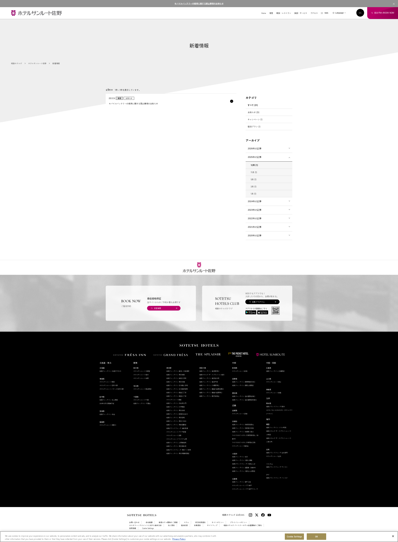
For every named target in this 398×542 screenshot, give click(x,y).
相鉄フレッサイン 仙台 (107, 414)
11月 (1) (254, 172)
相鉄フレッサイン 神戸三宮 (241, 482)
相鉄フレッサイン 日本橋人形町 (177, 385)
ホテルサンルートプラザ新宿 (176, 432)
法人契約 (171, 525)
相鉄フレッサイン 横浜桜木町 (209, 378)
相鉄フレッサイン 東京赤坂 (175, 410)
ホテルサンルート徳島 (273, 392)
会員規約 (197, 525)
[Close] (393, 536)
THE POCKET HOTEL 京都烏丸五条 (243, 442)
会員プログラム (258, 301)
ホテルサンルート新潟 (239, 371)
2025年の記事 (254, 157)
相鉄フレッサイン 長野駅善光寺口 (243, 382)
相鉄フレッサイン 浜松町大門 (176, 403)
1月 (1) (253, 193)
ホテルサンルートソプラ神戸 (242, 485)
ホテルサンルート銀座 (173, 399)
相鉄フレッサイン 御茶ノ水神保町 (177, 371)
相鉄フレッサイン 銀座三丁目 (176, 392)
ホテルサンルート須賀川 (108, 425)
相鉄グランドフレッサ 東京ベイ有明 (178, 450)
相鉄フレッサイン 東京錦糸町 (176, 446)
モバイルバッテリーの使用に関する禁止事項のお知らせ (198, 3)
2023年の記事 (254, 210)
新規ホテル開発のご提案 (168, 522)
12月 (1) (254, 165)
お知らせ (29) (253, 112)
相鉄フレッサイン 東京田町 (175, 417)
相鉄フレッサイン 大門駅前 (175, 407)
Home (263, 13)
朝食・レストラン (283, 13)
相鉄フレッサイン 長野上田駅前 (243, 385)
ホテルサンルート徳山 (273, 382)
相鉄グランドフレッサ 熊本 (275, 406)
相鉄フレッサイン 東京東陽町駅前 (177, 453)
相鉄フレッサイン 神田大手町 (176, 378)
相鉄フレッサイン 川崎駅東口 (209, 385)
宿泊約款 (184, 525)
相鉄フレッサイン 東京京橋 (175, 382)
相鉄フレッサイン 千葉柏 (141, 403)
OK (316, 536)
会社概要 (149, 522)
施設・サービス (300, 13)
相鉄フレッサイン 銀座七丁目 (176, 396)
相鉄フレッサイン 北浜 (240, 456)
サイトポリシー (218, 522)
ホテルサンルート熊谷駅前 (142, 389)
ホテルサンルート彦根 (239, 413)
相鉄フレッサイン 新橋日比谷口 (177, 414)
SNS (326, 13)
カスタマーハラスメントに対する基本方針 (145, 525)
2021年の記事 (254, 227)
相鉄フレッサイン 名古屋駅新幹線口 (244, 400)
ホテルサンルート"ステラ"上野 (176, 439)
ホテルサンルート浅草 (173, 435)
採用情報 (132, 528)
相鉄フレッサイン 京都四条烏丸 (243, 424)
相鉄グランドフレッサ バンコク (277, 478)
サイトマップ (212, 525)
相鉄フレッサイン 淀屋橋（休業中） (244, 467)
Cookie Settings (294, 536)
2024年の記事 (254, 201)
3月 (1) (253, 186)
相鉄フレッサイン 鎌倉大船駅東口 (210, 392)
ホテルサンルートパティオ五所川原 (112, 389)
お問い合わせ (134, 522)
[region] (199, 536)
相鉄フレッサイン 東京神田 (175, 374)
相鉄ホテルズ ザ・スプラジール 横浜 (211, 374)
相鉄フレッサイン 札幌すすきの (110, 371)
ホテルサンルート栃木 (140, 374)
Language (339, 13)
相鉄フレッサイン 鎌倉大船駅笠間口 (211, 389)
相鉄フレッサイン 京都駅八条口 (243, 431)
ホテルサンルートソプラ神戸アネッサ (245, 489)
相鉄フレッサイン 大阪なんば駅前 (243, 471)
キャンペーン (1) (255, 119)
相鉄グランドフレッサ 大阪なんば (243, 464)
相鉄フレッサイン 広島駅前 (275, 371)
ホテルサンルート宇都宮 (141, 371)
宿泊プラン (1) (254, 126)
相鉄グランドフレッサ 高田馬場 (177, 428)
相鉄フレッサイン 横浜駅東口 (209, 371)
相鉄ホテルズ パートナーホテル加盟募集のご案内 (243, 525)
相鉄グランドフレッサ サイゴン (277, 467)
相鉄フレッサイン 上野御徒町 (176, 442)
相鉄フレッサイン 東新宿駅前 (176, 424)
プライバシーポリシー (238, 522)
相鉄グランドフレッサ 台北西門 (277, 452)
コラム (186, 522)
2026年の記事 (254, 148)
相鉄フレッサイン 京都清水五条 (243, 428)
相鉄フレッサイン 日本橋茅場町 (177, 389)
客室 (271, 13)
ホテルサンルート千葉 (140, 400)
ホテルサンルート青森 (107, 382)
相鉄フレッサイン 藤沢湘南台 (209, 396)
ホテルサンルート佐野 (140, 378)
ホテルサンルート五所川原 (109, 385)
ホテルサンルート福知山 (240, 446)
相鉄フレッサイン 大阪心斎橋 (242, 460)
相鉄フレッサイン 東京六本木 (176, 421)
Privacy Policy (178, 538)
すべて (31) (253, 105)
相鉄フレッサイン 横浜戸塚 (208, 382)
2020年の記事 (254, 235)
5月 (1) (253, 179)
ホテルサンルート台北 (273, 456)
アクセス (314, 13)
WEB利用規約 (200, 522)
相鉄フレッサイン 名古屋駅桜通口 (243, 396)
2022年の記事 (254, 218)
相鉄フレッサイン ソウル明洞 (276, 427)
